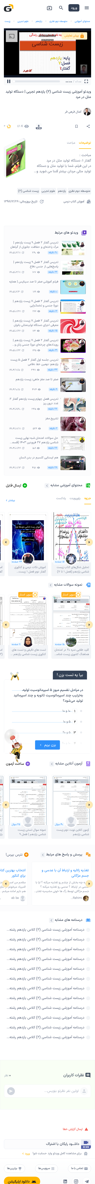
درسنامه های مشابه (68, 920)
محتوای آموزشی (82, 21)
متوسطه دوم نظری (58, 21)
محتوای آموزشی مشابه (66, 485)
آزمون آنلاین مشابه (68, 763)
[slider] (15, 81)
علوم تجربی (23, 21)
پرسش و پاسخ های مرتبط (64, 854)
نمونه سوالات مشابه (68, 584)
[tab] (85, 143)
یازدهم (39, 21)
